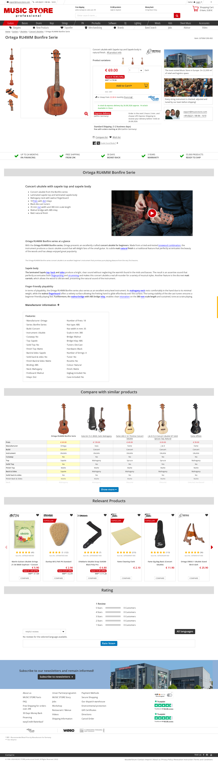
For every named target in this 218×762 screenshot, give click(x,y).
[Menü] (171, 693)
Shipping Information (62, 718)
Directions (86, 714)
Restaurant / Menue (61, 710)
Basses (25, 23)
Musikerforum (131, 759)
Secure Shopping (90, 697)
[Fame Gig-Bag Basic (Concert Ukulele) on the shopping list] (172, 515)
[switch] (169, 695)
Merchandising (95, 27)
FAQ (25, 701)
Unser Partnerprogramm (64, 693)
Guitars (10, 23)
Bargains (17, 27)
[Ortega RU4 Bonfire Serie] (123, 61)
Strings (65, 23)
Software (112, 23)
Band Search (150, 27)
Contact (9, 755)
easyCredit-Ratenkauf (33, 721)
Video (204, 27)
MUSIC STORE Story (61, 697)
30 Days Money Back (32, 713)
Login (198, 2)
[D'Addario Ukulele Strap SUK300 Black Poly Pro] (92, 534)
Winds (157, 23)
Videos (55, 714)
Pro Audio (96, 23)
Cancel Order (88, 718)
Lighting (137, 23)
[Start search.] (177, 15)
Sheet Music (185, 23)
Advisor (187, 27)
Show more (108, 489)
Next (212, 547)
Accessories (204, 23)
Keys (52, 23)
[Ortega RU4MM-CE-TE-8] (132, 61)
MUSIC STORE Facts (32, 697)
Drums (39, 23)
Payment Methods (90, 693)
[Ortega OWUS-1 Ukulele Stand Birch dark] (193, 534)
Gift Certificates (89, 710)
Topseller (68, 27)
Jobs (170, 27)
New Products (42, 27)
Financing (27, 717)
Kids (170, 23)
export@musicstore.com (19, 2)
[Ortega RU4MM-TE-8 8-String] (142, 61)
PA (82, 23)
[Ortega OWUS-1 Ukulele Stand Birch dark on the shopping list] (206, 515)
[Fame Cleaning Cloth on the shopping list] (139, 515)
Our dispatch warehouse (93, 701)
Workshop (57, 705)
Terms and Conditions (203, 759)
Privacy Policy (167, 759)
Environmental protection (94, 705)
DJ (125, 23)
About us (27, 693)
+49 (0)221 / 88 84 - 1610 (195, 115)
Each (147, 70)
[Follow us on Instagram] (207, 754)
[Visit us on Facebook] (204, 754)
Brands (121, 27)
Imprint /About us (152, 759)
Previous (6, 547)
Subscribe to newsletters (55, 676)
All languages (185, 631)
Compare (24, 578)
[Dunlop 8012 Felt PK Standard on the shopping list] (71, 515)
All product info (114, 52)
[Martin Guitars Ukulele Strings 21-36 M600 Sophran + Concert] (24, 534)
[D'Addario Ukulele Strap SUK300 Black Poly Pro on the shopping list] (105, 515)
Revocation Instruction (183, 759)
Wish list (117, 137)
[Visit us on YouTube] (211, 754)
